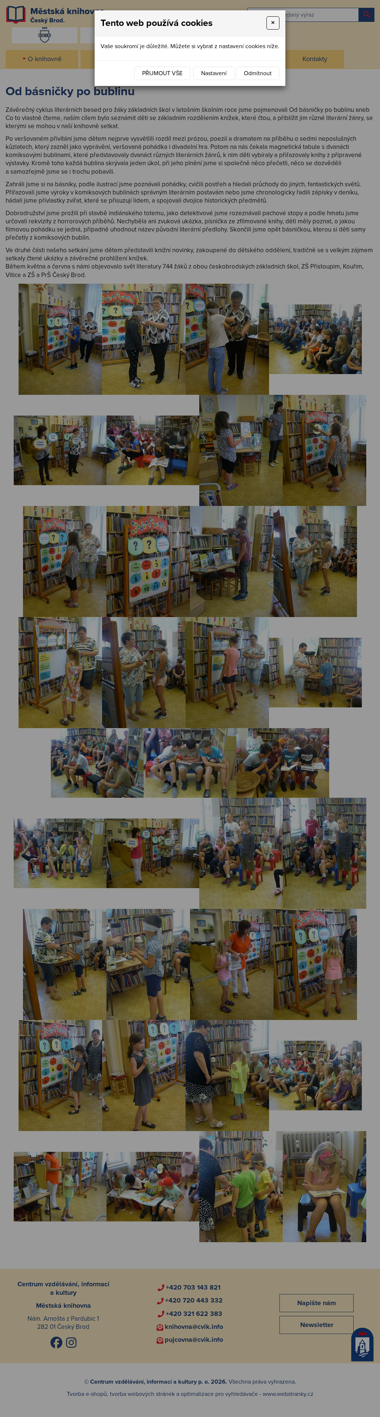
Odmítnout (258, 73)
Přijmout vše (162, 73)
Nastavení (214, 73)
